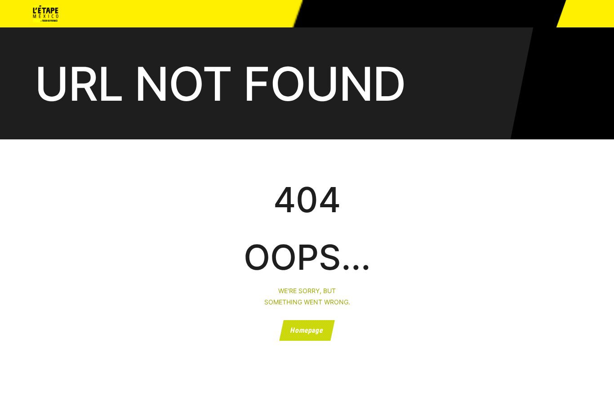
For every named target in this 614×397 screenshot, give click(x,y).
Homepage (307, 330)
